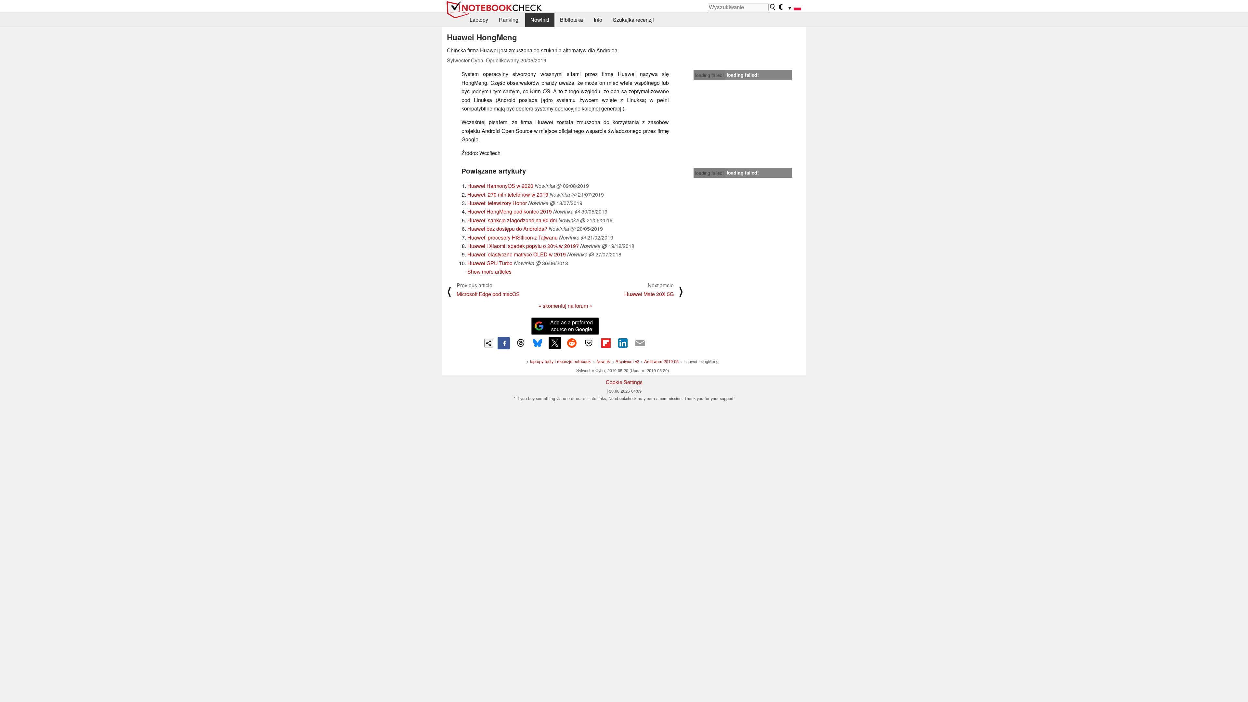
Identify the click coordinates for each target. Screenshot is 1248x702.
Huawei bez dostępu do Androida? (507, 228)
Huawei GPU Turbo (490, 263)
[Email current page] (640, 343)
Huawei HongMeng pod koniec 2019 (509, 211)
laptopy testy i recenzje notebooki (561, 361)
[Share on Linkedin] (623, 343)
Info (598, 19)
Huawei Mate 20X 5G (649, 294)
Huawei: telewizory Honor (497, 203)
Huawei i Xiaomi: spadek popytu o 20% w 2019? (523, 246)
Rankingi (509, 19)
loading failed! (709, 75)
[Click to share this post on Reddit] (572, 343)
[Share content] (488, 343)
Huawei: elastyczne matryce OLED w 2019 (516, 254)
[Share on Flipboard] (606, 343)
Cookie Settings (624, 382)
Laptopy (479, 19)
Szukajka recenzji (633, 19)
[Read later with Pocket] (589, 343)
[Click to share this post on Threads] (520, 343)
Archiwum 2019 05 (661, 361)
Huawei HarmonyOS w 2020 (500, 185)
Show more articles (489, 271)
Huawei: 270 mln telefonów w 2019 (507, 194)
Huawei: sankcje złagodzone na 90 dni (512, 220)
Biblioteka (571, 19)
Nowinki (539, 19)
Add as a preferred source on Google (571, 325)
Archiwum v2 (627, 361)
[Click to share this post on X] (555, 343)
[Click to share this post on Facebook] (504, 343)
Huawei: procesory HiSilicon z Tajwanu (512, 237)
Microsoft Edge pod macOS (488, 294)
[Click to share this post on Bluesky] (537, 343)
